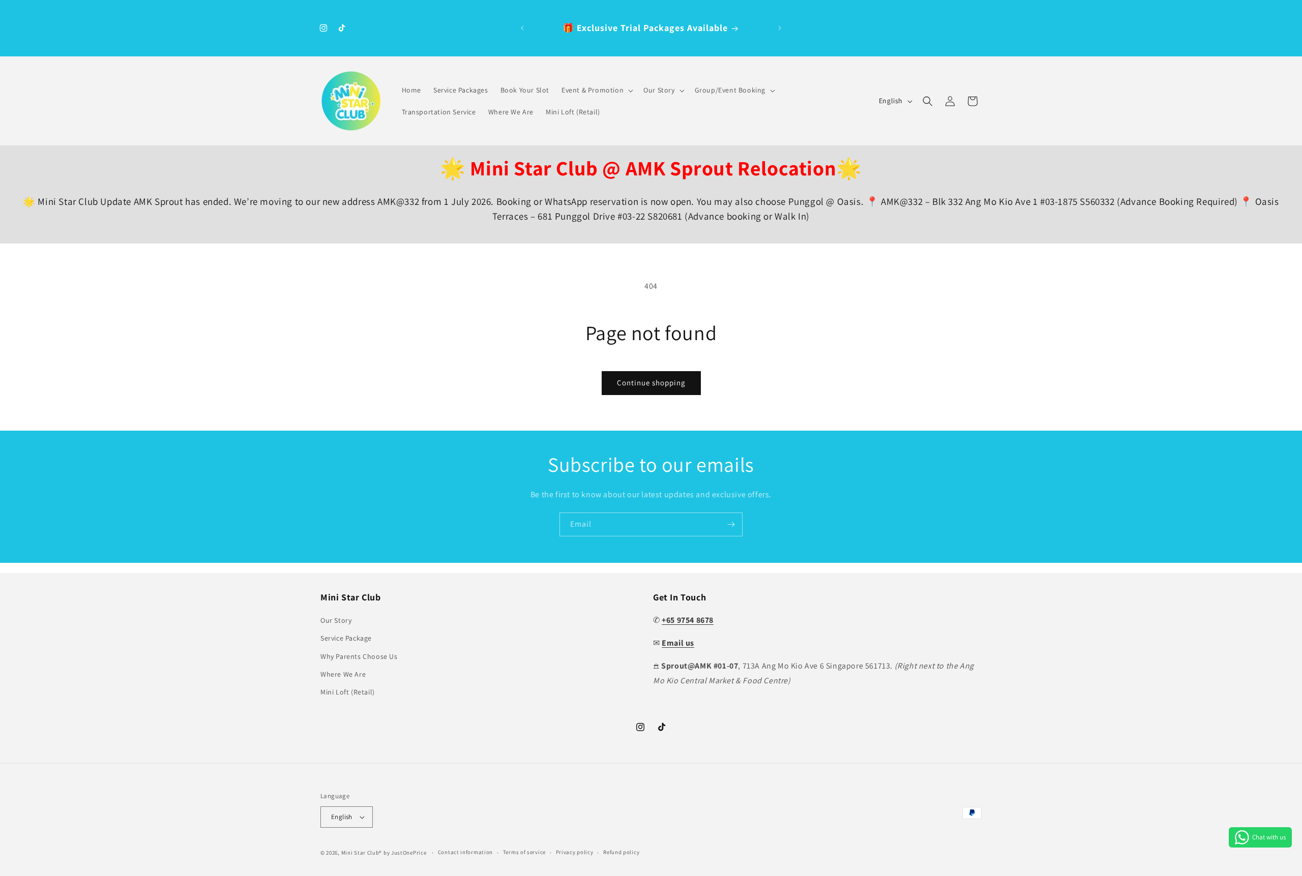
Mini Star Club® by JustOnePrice (384, 852)
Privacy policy (575, 852)
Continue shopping (651, 382)
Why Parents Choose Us (359, 656)
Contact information (465, 852)
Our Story (335, 620)
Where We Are (343, 674)
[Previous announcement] (522, 28)
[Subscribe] (731, 524)
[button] (596, 90)
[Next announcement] (779, 28)
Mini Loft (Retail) (347, 692)
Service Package (346, 638)
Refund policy (621, 852)
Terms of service (524, 852)
